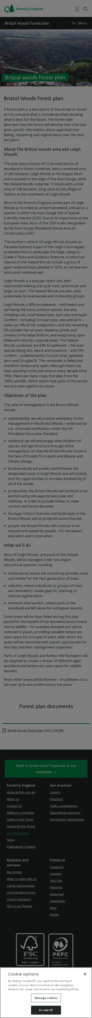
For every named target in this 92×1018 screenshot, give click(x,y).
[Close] (85, 974)
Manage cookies (46, 998)
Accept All (46, 1010)
